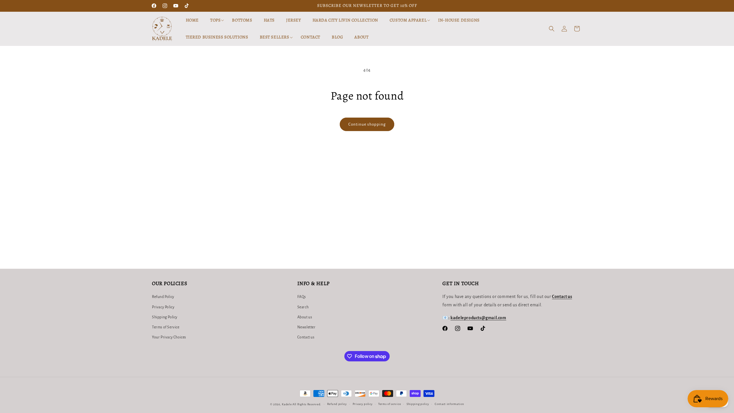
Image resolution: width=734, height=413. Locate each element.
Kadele (287, 404)
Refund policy (337, 404)
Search (303, 307)
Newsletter (306, 327)
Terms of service (389, 404)
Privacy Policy (163, 307)
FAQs (301, 297)
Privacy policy (363, 404)
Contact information (449, 404)
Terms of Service (165, 327)
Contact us (306, 337)
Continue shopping (367, 124)
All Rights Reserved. (306, 404)
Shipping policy (418, 404)
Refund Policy (163, 297)
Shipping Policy (164, 317)
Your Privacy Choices (169, 337)
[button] (215, 20)
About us (304, 317)
